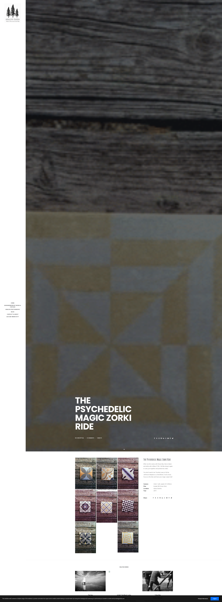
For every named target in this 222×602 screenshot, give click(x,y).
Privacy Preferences (203, 598)
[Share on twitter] (157, 438)
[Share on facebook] (154, 438)
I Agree (215, 598)
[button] (90, 581)
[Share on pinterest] (161, 438)
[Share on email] (172, 438)
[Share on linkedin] (163, 438)
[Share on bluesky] (168, 438)
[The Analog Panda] (12, 13)
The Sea (90, 595)
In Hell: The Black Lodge (124, 595)
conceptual (80, 438)
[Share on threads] (159, 438)
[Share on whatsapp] (166, 438)
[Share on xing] (170, 438)
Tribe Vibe (158, 595)
